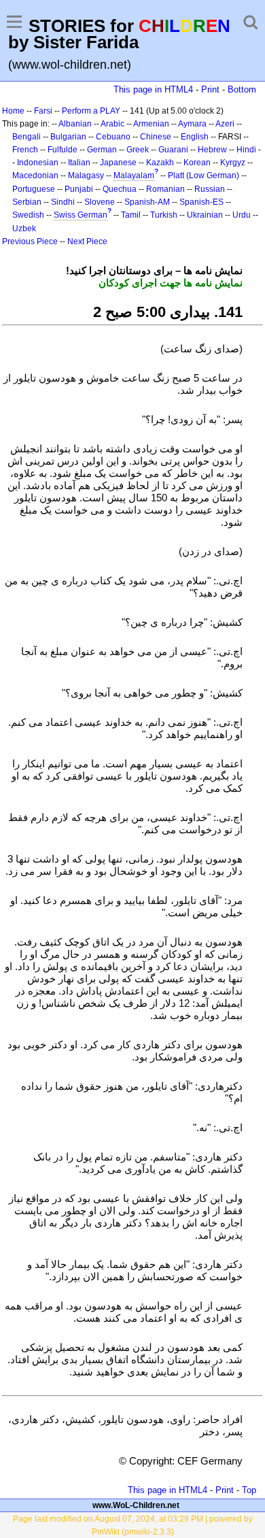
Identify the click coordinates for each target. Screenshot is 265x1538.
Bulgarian (68, 136)
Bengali (26, 136)
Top (249, 1490)
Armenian (151, 124)
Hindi (246, 149)
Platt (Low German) (203, 175)
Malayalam (133, 175)
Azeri (224, 124)
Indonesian (37, 162)
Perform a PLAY (91, 111)
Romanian (165, 189)
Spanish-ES (201, 202)
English (195, 136)
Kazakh (160, 162)
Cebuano (113, 136)
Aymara (192, 124)
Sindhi (63, 202)
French (25, 149)
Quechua (120, 189)
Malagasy (86, 175)
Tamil (131, 215)
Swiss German (80, 215)
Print (210, 89)
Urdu (241, 215)
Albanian (75, 124)
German (102, 149)
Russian (209, 189)
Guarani (173, 149)
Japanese (118, 162)
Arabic (112, 124)
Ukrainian (205, 215)
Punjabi (79, 189)
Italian (79, 162)
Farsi (43, 111)
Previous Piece (30, 241)
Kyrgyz (232, 162)
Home (13, 111)
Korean (197, 162)
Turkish (163, 215)
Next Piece (87, 241)
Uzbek (24, 228)
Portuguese (33, 189)
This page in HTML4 (153, 89)
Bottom (242, 89)
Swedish (28, 215)
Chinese (155, 136)
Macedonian (35, 175)
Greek (137, 149)
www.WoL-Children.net (135, 1505)
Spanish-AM (147, 202)
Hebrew (212, 149)
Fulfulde (62, 149)
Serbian (26, 202)
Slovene (99, 202)
